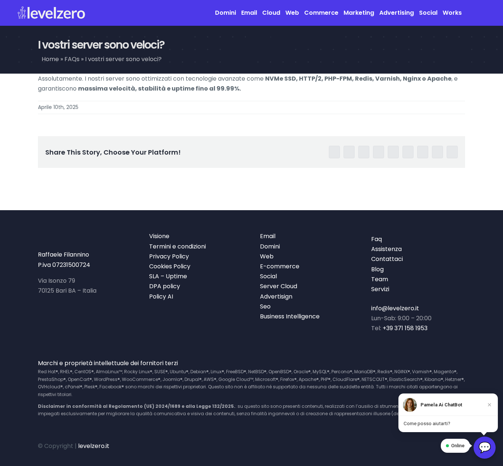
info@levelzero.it (395, 308)
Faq (376, 239)
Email (267, 236)
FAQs (72, 59)
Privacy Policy (169, 256)
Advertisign (276, 296)
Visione (159, 236)
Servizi (380, 289)
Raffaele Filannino (63, 254)
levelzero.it (93, 446)
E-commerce (279, 266)
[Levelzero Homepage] (51, 13)
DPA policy (164, 286)
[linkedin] (437, 445)
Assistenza (386, 249)
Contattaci (387, 259)
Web (267, 256)
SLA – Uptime (168, 276)
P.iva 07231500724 (64, 265)
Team (379, 279)
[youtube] (425, 445)
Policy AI (161, 296)
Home (50, 59)
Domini (270, 246)
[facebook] (399, 445)
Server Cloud (278, 286)
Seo (265, 306)
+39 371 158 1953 (405, 328)
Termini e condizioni (177, 246)
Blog (377, 269)
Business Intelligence (290, 316)
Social (268, 276)
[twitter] (412, 445)
